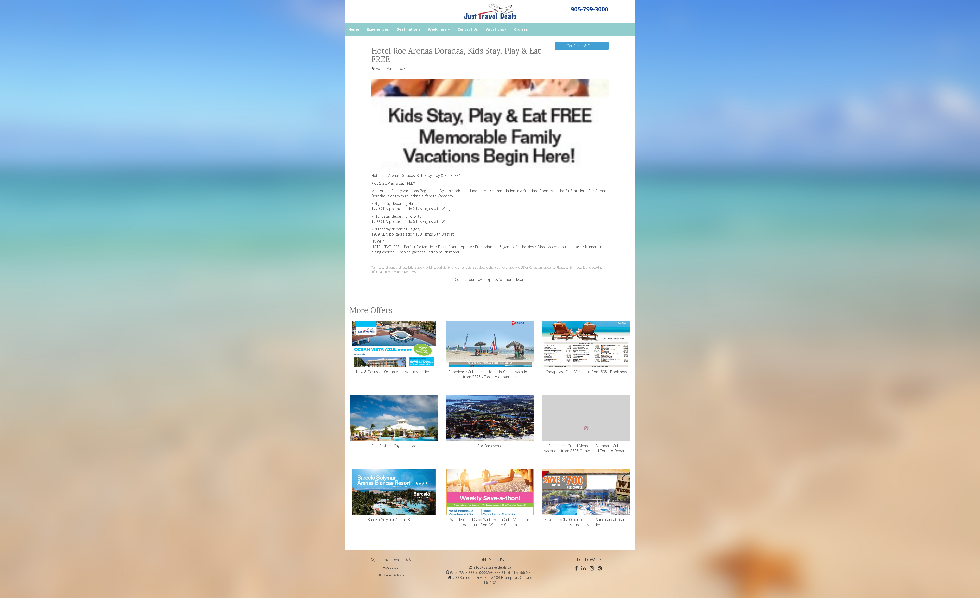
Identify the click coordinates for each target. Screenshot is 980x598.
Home (353, 29)
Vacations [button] (495, 29)
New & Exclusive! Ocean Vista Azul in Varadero (394, 371)
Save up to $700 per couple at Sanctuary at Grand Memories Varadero (586, 522)
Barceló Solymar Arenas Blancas (394, 519)
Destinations (408, 29)
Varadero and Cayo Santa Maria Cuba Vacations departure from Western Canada (490, 522)
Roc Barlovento (490, 445)
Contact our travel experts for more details (490, 279)
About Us (390, 567)
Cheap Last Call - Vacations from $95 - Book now (586, 371)
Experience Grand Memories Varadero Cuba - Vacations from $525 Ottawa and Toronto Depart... (586, 448)
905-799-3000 (589, 9)
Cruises (521, 29)
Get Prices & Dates (582, 45)
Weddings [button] (437, 29)
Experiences (378, 29)
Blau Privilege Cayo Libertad (393, 445)
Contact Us (468, 29)
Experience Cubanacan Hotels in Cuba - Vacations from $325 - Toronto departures (490, 374)
